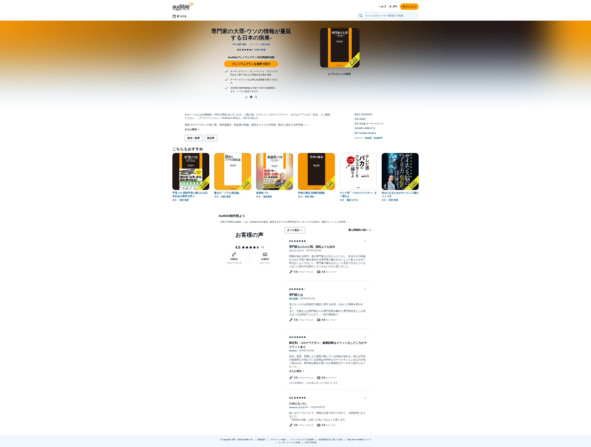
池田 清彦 (184, 200)
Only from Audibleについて (359, 439)
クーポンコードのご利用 (289, 442)
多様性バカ (262, 192)
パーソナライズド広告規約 (302, 439)
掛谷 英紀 (309, 196)
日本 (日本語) (311, 442)
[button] (246, 97)
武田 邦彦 (393, 200)
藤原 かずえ (352, 200)
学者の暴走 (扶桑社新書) (311, 192)
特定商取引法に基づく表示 (331, 439)
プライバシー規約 (278, 439)
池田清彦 (267, 196)
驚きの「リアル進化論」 (227, 192)
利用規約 (261, 439)
